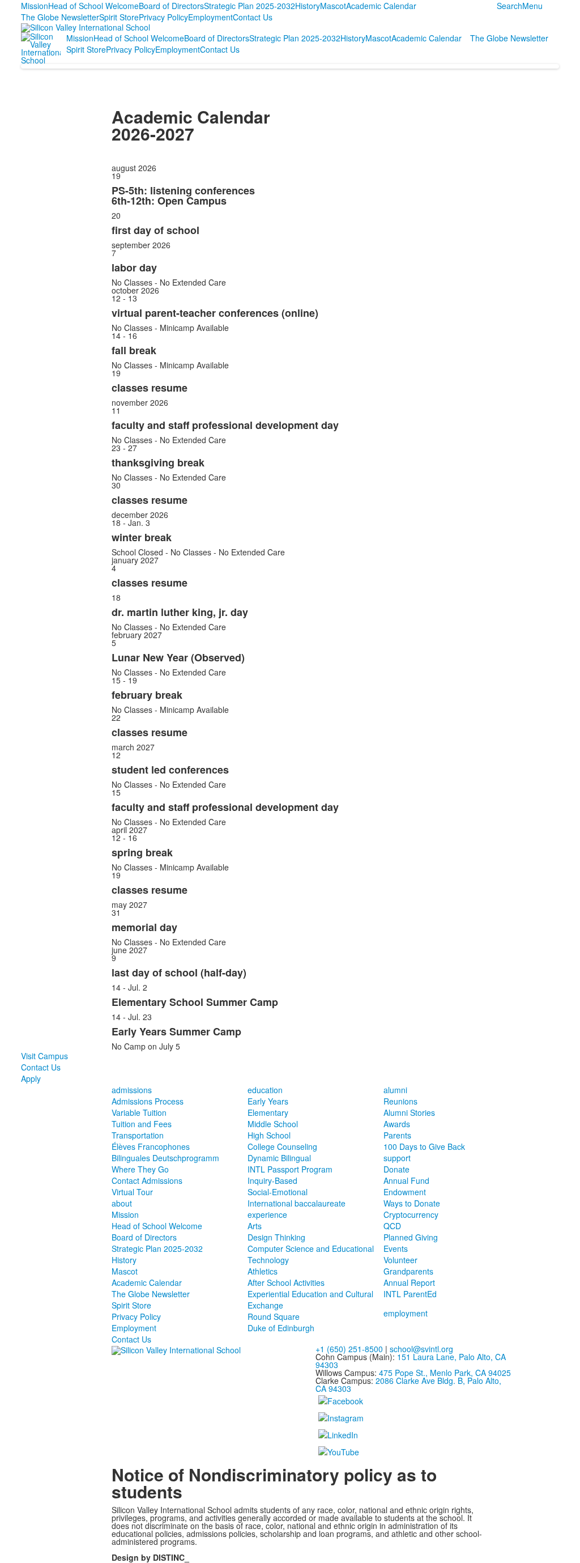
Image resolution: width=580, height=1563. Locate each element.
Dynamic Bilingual (279, 1157)
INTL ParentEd (410, 1293)
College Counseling (282, 1146)
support (397, 1157)
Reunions (400, 1101)
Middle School (273, 1123)
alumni (395, 1089)
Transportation (138, 1135)
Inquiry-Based (272, 1180)
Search (509, 5)
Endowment (404, 1191)
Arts (255, 1225)
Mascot (333, 5)
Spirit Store (119, 17)
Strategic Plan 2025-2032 (249, 5)
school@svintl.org (421, 1348)
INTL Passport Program (290, 1169)
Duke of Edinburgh (281, 1327)
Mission (34, 5)
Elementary (268, 1112)
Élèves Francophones (151, 1146)
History (307, 5)
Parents (397, 1135)
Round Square (274, 1316)
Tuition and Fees (142, 1123)
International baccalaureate (297, 1203)
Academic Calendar (381, 5)
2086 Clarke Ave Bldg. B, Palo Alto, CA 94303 (408, 1384)
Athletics (263, 1271)
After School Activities (286, 1282)
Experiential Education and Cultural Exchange (310, 1299)
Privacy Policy (163, 17)
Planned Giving (410, 1237)
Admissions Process (148, 1101)
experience (267, 1214)
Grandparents (408, 1271)
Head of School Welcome (93, 5)
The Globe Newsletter (60, 17)
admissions (132, 1089)
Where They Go (140, 1169)
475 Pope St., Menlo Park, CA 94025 (445, 1372)
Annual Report (409, 1282)
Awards (396, 1123)
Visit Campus (44, 1055)
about (122, 1203)
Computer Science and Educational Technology (311, 1254)
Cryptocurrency (410, 1214)
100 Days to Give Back (424, 1146)
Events (395, 1248)
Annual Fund (406, 1180)
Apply (31, 1078)
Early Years (268, 1101)
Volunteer (400, 1259)
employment (405, 1313)
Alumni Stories (409, 1112)
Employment (210, 17)
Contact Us (252, 17)
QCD (392, 1225)
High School (269, 1135)
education (265, 1089)
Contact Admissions (147, 1180)
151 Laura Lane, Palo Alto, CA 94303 (410, 1360)
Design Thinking (276, 1237)
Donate (396, 1169)
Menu (532, 5)
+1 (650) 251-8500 (349, 1348)
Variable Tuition (139, 1112)
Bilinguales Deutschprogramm (165, 1157)
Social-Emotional (278, 1191)
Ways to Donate (411, 1203)
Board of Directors (171, 5)
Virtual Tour (132, 1191)
